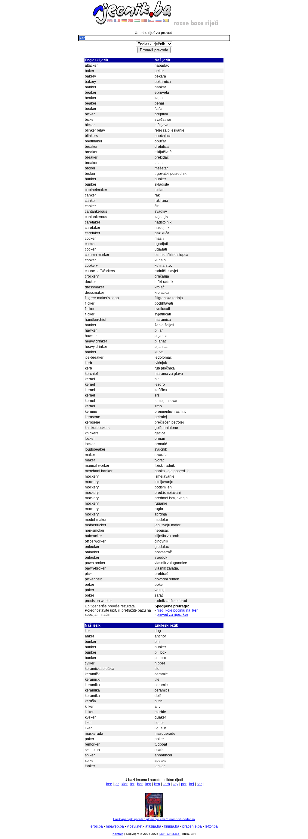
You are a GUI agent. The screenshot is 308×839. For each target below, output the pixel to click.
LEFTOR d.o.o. (169, 833)
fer (132, 784)
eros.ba (97, 826)
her (140, 784)
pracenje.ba (192, 826)
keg (148, 784)
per (183, 784)
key (175, 784)
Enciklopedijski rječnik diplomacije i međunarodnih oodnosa (154, 819)
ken (157, 784)
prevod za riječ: (172, 615)
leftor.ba (211, 826)
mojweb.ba (115, 826)
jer (117, 784)
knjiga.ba (171, 826)
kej (191, 784)
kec (109, 784)
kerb (166, 784)
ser (199, 784)
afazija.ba (153, 826)
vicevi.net (134, 826)
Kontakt (117, 833)
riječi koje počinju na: (177, 610)
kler (125, 784)
